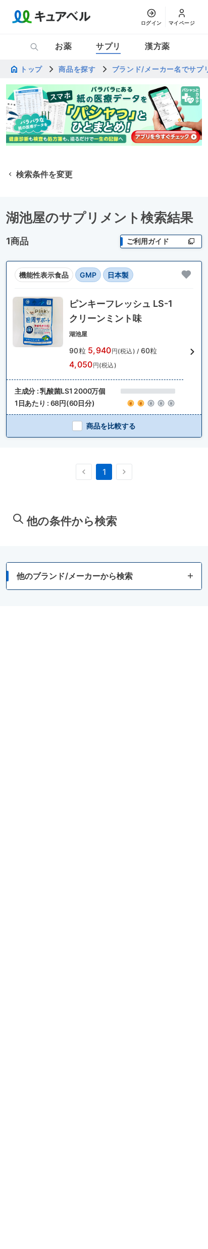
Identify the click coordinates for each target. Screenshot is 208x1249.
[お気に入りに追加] (186, 274)
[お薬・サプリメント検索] (34, 46)
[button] (104, 351)
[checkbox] (104, 425)
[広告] (104, 115)
